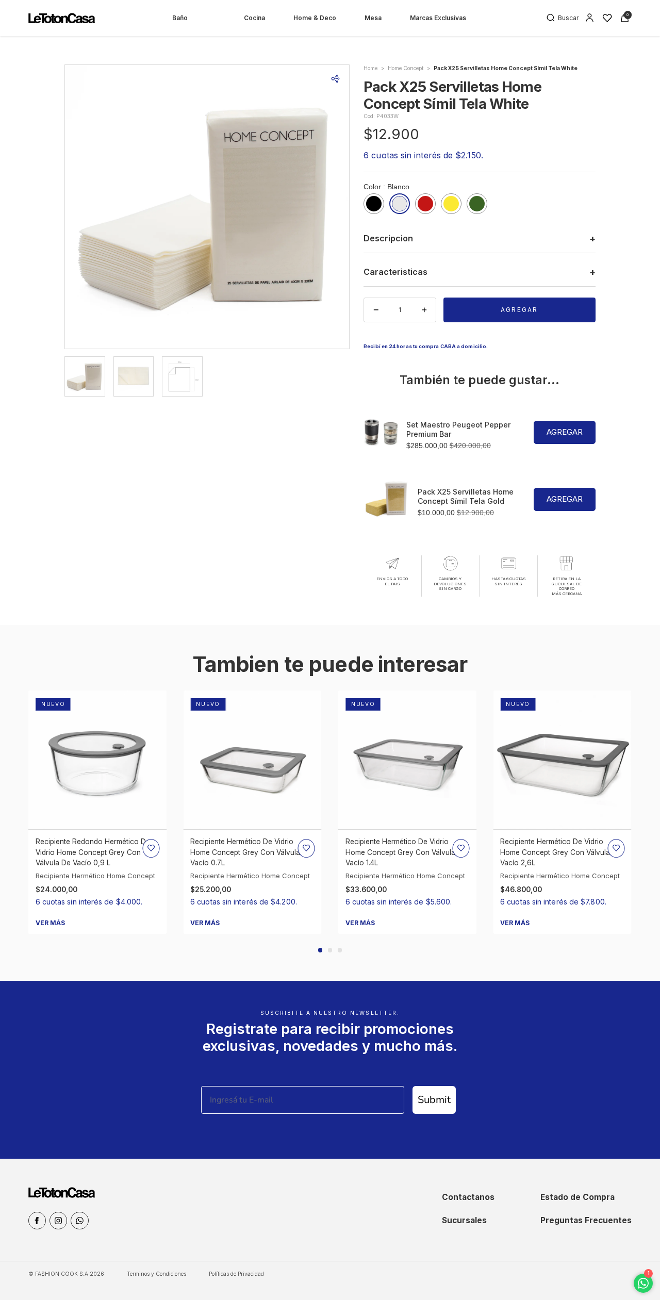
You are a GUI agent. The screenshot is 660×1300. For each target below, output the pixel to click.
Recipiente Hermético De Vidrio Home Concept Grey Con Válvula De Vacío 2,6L (560, 852)
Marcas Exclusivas (438, 18)
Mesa (373, 18)
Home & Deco (314, 18)
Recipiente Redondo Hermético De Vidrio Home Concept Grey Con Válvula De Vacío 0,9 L (93, 852)
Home (370, 68)
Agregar (519, 310)
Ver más (50, 923)
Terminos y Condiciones (156, 1274)
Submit (434, 1100)
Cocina (254, 18)
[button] (320, 950)
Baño (180, 18)
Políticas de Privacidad (236, 1274)
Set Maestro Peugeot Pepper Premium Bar (458, 429)
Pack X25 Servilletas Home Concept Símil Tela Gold (466, 496)
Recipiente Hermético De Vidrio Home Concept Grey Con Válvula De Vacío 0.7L (250, 852)
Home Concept (405, 68)
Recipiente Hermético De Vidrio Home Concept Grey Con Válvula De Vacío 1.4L (406, 852)
